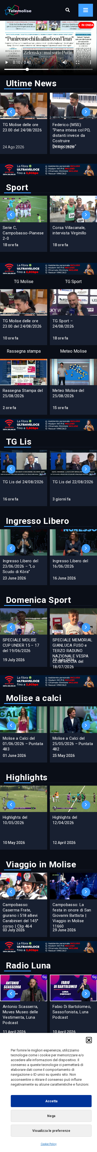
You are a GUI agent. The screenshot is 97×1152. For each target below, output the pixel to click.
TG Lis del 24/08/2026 (23, 482)
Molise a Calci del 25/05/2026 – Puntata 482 (73, 744)
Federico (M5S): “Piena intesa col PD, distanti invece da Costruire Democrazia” (72, 135)
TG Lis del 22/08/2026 (73, 482)
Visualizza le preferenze (51, 1131)
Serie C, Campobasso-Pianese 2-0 (23, 233)
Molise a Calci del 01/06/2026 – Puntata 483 (23, 744)
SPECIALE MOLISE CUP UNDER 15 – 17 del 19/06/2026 (21, 645)
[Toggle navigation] (85, 10)
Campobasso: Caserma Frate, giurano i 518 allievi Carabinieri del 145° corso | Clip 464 (20, 915)
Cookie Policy (49, 1144)
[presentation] (11, 112)
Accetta (51, 1101)
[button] (89, 1040)
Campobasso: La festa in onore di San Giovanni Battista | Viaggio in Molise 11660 (72, 915)
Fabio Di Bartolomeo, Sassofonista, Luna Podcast (72, 1012)
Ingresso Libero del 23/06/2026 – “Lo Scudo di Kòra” (20, 566)
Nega (51, 1116)
